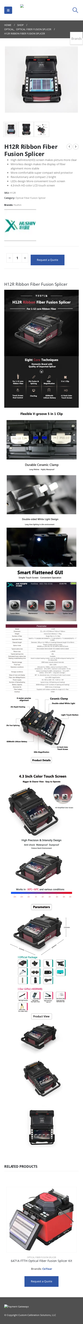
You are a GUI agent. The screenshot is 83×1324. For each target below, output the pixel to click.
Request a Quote (47, 260)
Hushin (17, 204)
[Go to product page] (41, 1220)
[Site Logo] (41, 10)
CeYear (47, 1269)
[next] (76, 147)
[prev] (69, 147)
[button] (8, 10)
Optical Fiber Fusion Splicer (31, 197)
